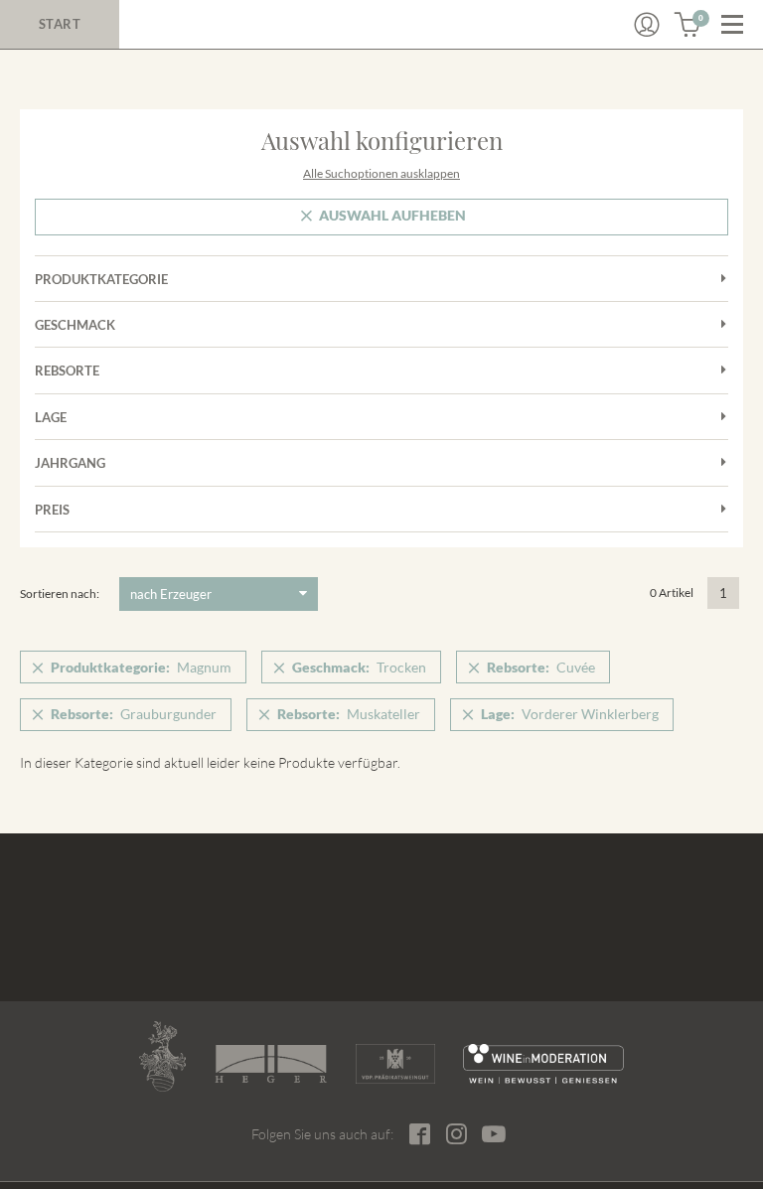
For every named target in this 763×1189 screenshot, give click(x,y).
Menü (732, 25)
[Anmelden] (647, 25)
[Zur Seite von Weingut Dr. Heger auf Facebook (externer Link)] (419, 1133)
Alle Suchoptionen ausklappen (381, 173)
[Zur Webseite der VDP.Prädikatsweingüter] (395, 1064)
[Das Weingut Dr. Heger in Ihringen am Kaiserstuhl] (162, 1057)
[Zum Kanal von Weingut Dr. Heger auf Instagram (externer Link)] (494, 1133)
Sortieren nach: (59, 593)
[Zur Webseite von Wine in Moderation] (544, 1064)
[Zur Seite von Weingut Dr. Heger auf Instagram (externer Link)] (456, 1133)
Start (60, 24)
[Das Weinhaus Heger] (271, 1064)
